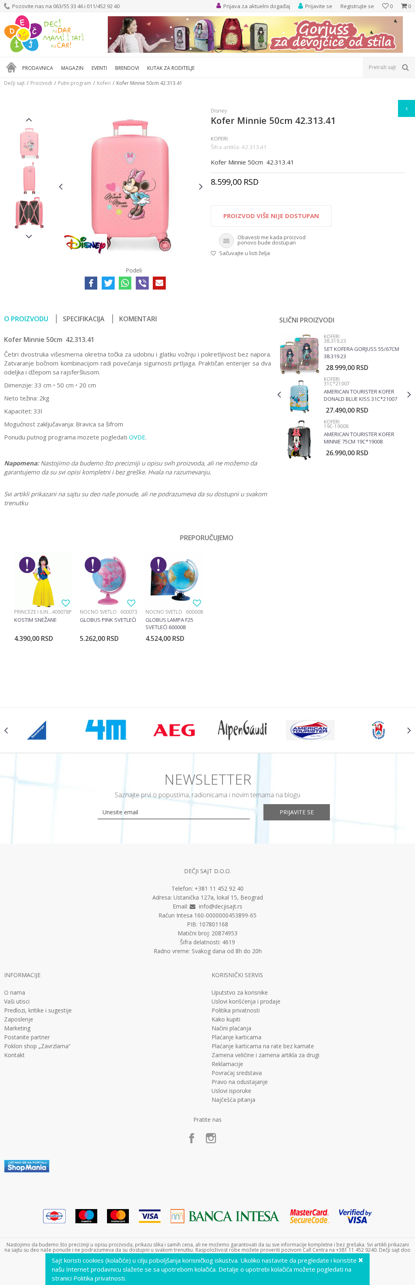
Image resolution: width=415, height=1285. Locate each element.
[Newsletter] (284, 73)
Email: (65, 83)
